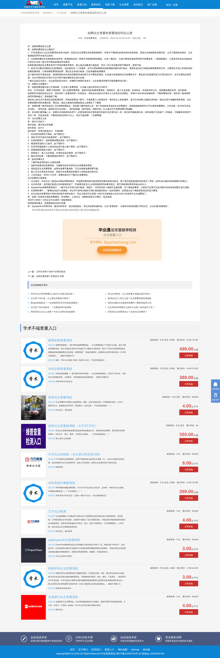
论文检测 (62, 12)
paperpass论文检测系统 (64, 540)
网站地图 (122, 649)
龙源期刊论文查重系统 (63, 597)
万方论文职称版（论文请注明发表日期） (75, 454)
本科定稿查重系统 (60, 368)
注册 (175, 4)
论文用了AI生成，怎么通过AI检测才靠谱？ (50, 298)
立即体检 (189, 355)
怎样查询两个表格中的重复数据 (50, 271)
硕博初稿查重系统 (60, 340)
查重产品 (68, 4)
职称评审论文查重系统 (63, 568)
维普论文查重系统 (60, 397)
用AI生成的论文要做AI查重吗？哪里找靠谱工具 (129, 302)
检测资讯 (48, 12)
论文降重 (124, 4)
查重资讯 (96, 4)
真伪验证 (138, 4)
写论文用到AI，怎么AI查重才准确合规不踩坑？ (129, 293)
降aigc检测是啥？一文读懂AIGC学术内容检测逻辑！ (55, 302)
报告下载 (110, 4)
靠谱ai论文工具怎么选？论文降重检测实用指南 (129, 298)
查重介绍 (82, 4)
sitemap (135, 649)
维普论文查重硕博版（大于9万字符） (73, 425)
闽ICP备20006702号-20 (128, 653)
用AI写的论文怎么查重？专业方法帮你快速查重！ (54, 311)
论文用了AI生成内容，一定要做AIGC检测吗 (51, 307)
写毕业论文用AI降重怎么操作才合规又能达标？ (53, 293)
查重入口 (109, 649)
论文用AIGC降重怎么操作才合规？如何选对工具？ (131, 307)
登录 (168, 4)
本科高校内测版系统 (61, 482)
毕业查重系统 (90, 37)
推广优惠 (152, 4)
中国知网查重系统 (29, 12)
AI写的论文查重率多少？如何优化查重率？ (127, 311)
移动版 (146, 649)
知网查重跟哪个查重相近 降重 (50, 276)
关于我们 (83, 649)
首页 (56, 4)
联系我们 (96, 649)
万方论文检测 (57, 511)
